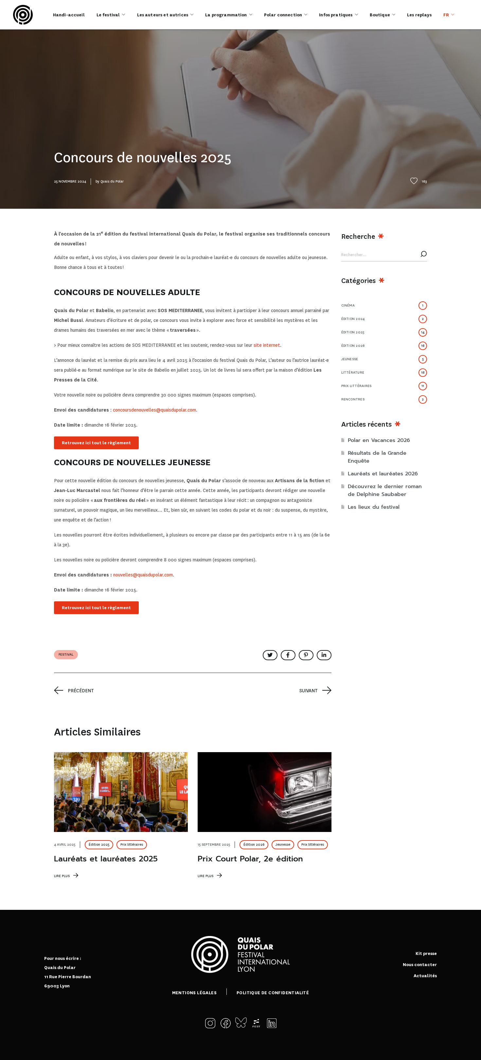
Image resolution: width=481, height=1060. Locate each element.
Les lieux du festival (374, 507)
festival (66, 654)
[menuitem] (448, 14)
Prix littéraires (131, 844)
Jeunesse (283, 844)
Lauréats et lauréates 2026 (383, 474)
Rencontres (382, 399)
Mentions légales (194, 993)
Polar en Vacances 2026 (379, 440)
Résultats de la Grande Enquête (377, 457)
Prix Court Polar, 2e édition (250, 859)
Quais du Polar (112, 181)
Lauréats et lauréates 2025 (106, 859)
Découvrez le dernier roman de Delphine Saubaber (385, 490)
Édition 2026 (253, 844)
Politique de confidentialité (273, 993)
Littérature (383, 372)
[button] (212, 1023)
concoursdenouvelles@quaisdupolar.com (154, 410)
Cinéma (382, 305)
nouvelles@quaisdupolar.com (143, 575)
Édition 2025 (99, 844)
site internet (267, 345)
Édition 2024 (382, 319)
